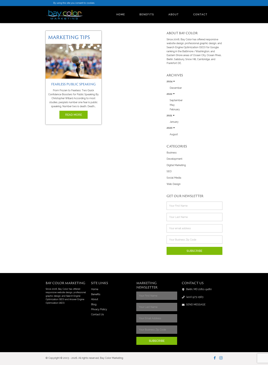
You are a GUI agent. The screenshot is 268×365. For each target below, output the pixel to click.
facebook (215, 358)
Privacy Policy (99, 309)
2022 (169, 93)
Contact (200, 14)
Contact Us (97, 314)
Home (120, 14)
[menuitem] (120, 14)
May (172, 104)
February (175, 109)
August (174, 134)
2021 (169, 115)
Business (172, 152)
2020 (169, 127)
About (173, 14)
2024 (169, 81)
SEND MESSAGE (195, 304)
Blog (93, 304)
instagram (221, 358)
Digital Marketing (176, 165)
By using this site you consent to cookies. (74, 3)
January (174, 121)
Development (174, 158)
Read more (73, 114)
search (221, 14)
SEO (169, 171)
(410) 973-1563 (194, 296)
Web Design (174, 184)
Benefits (146, 14)
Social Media (174, 177)
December (176, 87)
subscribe (157, 340)
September (176, 100)
